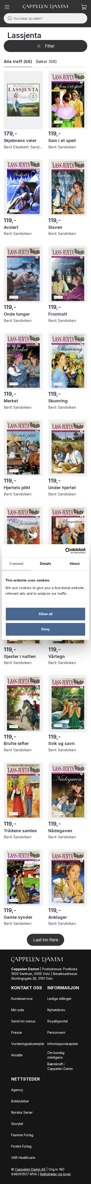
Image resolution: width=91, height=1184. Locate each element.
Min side (17, 1010)
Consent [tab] (16, 564)
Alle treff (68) (18, 61)
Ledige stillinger (59, 999)
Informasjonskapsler (62, 1044)
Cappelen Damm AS (30, 1169)
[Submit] (9, 18)
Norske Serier (22, 1112)
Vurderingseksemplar (27, 1044)
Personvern (56, 1032)
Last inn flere (45, 939)
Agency (17, 1090)
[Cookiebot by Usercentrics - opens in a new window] (65, 551)
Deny (45, 629)
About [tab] (75, 564)
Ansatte (17, 1055)
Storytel (17, 1124)
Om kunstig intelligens (55, 1055)
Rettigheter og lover (55, 1174)
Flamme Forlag (22, 1135)
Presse (16, 1032)
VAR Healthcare (23, 1158)
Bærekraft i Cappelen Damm (60, 1066)
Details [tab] (45, 564)
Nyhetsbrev (56, 1010)
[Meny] (7, 7)
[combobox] (45, 18)
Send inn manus (23, 1021)
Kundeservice (22, 999)
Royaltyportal (57, 1021)
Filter (49, 46)
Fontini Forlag (21, 1146)
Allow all (45, 614)
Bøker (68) (46, 61)
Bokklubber (20, 1101)
